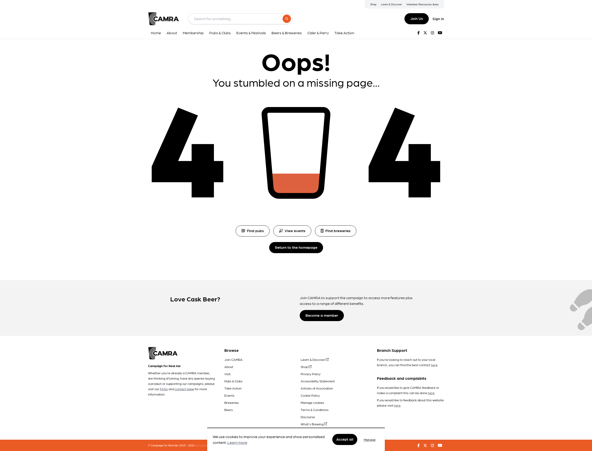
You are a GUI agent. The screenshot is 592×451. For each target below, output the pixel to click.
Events (229, 395)
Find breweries (338, 230)
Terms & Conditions (315, 409)
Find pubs (255, 230)
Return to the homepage (296, 247)
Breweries (231, 402)
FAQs (164, 389)
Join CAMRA (233, 359)
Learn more (237, 442)
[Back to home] (163, 18)
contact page (184, 389)
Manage (370, 439)
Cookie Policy (310, 395)
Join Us (416, 18)
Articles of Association (317, 388)
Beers (228, 409)
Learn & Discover (391, 4)
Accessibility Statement (318, 381)
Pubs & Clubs (233, 381)
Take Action (233, 388)
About (228, 366)
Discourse (308, 417)
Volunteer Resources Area (422, 4)
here (434, 365)
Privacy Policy (311, 374)
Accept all (344, 439)
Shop (373, 4)
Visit (227, 374)
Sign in (438, 18)
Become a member (321, 315)
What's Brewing (312, 424)
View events (295, 230)
